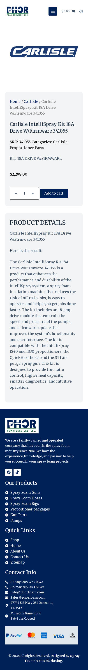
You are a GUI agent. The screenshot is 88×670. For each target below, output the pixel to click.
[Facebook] (8, 472)
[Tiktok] (17, 472)
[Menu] (53, 11)
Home (15, 101)
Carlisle (31, 101)
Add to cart (53, 193)
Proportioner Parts (27, 148)
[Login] (81, 11)
